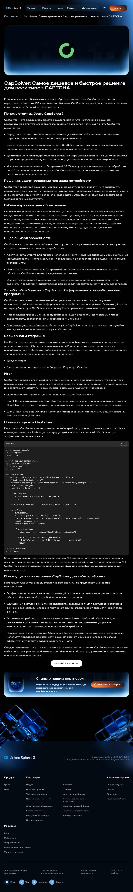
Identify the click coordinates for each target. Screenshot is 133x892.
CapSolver (93, 99)
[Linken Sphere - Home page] (13, 8)
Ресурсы (71, 8)
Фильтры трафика (72, 815)
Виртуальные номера (37, 815)
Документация (89, 8)
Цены (60, 8)
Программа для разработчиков (27, 325)
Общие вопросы (115, 785)
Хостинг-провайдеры (74, 794)
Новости (42, 882)
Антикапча (68, 785)
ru (104, 8)
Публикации (10, 838)
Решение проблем (116, 799)
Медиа (29, 785)
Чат (27, 882)
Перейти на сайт (64, 663)
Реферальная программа (23, 314)
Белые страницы (35, 811)
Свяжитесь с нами (13, 852)
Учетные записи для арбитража (73, 800)
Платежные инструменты (76, 811)
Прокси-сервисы (35, 789)
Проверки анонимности (38, 799)
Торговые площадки (36, 794)
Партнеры (11, 16)
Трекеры (67, 789)
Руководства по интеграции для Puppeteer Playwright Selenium (48, 367)
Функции (31, 8)
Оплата (110, 789)
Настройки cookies (116, 871)
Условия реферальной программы (15, 871)
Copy (123, 444)
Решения (46, 8)
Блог (6, 833)
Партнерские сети (35, 820)
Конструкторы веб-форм (76, 806)
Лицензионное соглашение (88, 871)
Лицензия (112, 794)
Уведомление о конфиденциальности (52, 871)
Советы (59, 882)
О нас (7, 789)
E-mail (13, 882)
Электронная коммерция (39, 806)
